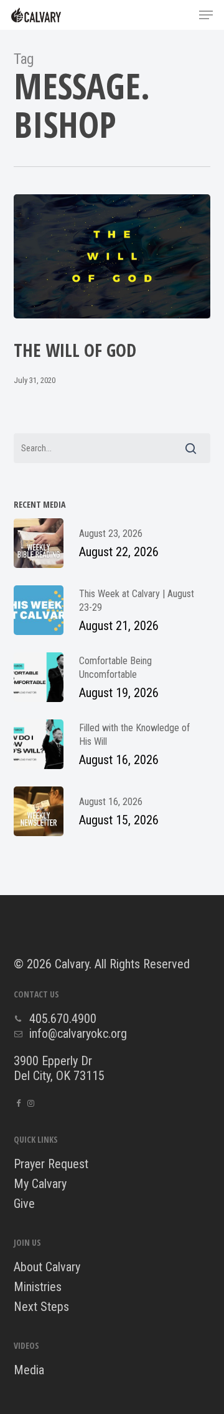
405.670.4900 (62, 1018)
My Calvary (40, 1183)
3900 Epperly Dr (53, 1060)
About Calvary (47, 1266)
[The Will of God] (112, 256)
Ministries (38, 1286)
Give (24, 1203)
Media (29, 1369)
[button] (206, 15)
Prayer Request (51, 1163)
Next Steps (41, 1306)
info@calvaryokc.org (78, 1033)
